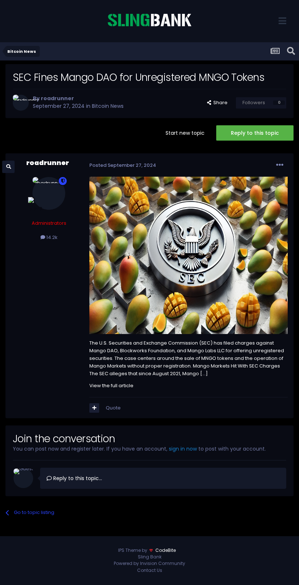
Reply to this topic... (77, 478)
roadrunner (57, 98)
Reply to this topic (255, 133)
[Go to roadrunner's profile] (21, 103)
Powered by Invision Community (149, 563)
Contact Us (149, 570)
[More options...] (280, 165)
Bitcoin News (108, 106)
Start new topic (185, 133)
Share (219, 102)
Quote (113, 407)
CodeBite (165, 550)
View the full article (111, 385)
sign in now (183, 448)
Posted (122, 165)
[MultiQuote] (94, 408)
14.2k (51, 237)
